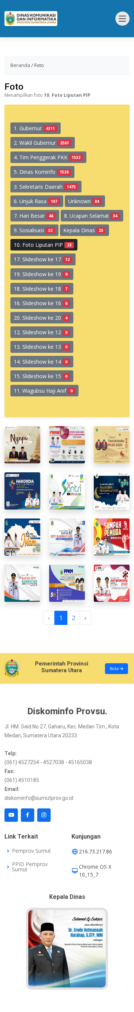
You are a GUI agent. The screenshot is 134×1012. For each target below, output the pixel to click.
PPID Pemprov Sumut (30, 867)
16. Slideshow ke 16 (40, 303)
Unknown (83, 201)
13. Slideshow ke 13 (40, 346)
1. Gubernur (34, 128)
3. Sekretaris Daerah (45, 186)
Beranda (20, 65)
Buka (115, 668)
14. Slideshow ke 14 (40, 361)
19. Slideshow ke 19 (40, 274)
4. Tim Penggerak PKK (47, 157)
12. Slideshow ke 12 (40, 332)
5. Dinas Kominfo (41, 171)
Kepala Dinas (83, 230)
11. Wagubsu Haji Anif (43, 390)
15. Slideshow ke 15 (40, 376)
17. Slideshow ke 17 (42, 259)
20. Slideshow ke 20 (40, 317)
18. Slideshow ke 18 (40, 288)
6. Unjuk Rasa (35, 201)
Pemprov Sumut (31, 850)
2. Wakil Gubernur (41, 142)
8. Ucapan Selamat (91, 215)
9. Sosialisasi (33, 230)
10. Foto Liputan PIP (42, 244)
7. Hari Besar (33, 215)
